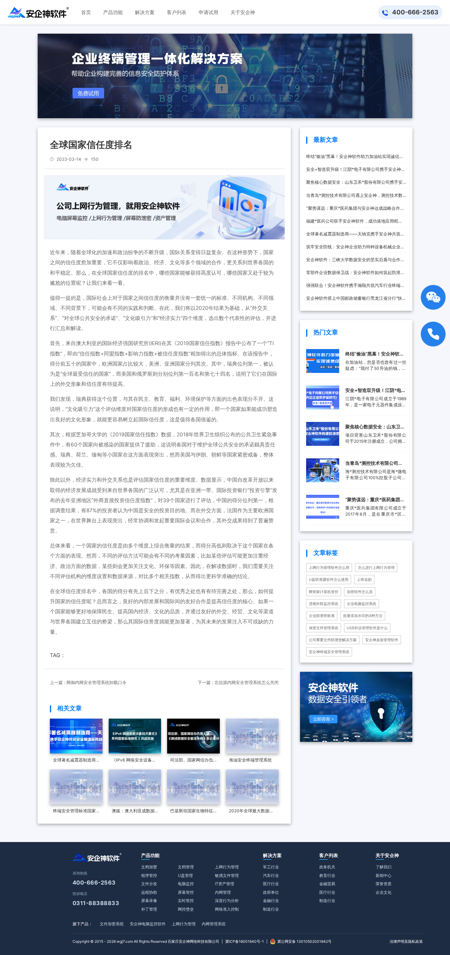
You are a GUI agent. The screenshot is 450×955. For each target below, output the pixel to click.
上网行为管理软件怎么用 (329, 567)
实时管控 (186, 900)
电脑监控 (186, 883)
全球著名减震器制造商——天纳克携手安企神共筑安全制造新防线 (355, 235)
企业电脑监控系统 (361, 603)
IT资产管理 (224, 883)
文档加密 (149, 866)
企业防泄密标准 (322, 615)
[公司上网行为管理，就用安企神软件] (164, 207)
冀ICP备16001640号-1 (244, 941)
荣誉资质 (384, 883)
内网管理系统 (214, 923)
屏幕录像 (149, 900)
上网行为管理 (227, 866)
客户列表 (328, 855)
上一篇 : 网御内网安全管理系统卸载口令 (88, 682)
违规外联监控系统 (323, 603)
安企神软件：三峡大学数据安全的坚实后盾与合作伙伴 (355, 261)
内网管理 (223, 892)
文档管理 (186, 866)
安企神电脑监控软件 (148, 923)
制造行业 (271, 909)
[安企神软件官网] (38, 12)
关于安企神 (387, 855)
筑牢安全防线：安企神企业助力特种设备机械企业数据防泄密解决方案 (355, 248)
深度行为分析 (227, 900)
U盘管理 (185, 875)
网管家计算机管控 (323, 591)
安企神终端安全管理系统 (329, 651)
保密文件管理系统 (323, 628)
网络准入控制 (227, 909)
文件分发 (149, 883)
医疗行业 (271, 883)
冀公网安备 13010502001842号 (304, 941)
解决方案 (272, 855)
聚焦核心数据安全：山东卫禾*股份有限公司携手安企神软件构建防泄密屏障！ (354, 184)
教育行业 (327, 875)
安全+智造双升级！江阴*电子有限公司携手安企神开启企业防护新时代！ (355, 171)
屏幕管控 (186, 892)
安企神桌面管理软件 (381, 639)
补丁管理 (149, 909)
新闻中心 (384, 875)
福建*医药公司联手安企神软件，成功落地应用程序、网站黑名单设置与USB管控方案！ (352, 222)
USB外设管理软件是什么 (367, 628)
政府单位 (271, 892)
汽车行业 (271, 875)
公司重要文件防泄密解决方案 (333, 639)
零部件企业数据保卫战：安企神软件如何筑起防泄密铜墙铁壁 (355, 274)
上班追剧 (364, 579)
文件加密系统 (112, 923)
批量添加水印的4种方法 (362, 615)
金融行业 (271, 900)
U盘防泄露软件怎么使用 (328, 579)
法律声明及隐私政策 (406, 941)
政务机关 (327, 866)
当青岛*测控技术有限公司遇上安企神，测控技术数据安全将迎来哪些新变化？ (354, 197)
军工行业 (271, 866)
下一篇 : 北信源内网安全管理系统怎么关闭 (238, 682)
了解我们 (384, 866)
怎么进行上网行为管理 (376, 567)
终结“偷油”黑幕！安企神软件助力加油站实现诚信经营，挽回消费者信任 (354, 158)
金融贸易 (327, 883)
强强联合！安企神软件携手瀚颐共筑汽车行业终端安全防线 (355, 287)
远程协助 (149, 892)
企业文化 (384, 892)
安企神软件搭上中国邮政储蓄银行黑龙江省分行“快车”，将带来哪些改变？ (354, 300)
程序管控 (149, 875)
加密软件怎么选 (360, 591)
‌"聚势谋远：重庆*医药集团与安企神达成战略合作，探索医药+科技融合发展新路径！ (355, 210)
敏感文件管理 (227, 875)
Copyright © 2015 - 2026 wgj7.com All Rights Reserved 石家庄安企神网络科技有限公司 (146, 941)
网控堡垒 (186, 909)
